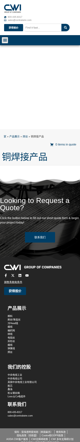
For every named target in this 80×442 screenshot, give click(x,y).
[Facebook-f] (5, 275)
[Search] (65, 27)
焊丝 (25, 136)
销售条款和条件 (13, 282)
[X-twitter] (13, 275)
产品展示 (14, 136)
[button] (5, 40)
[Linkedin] (20, 275)
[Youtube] (27, 275)
